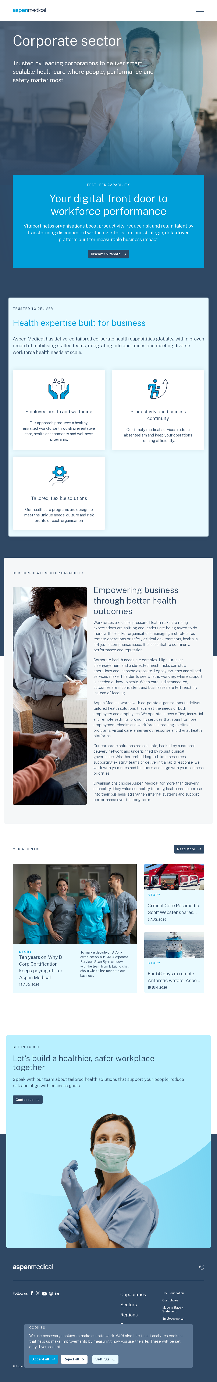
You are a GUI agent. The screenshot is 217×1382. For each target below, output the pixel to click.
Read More (186, 849)
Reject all (71, 1359)
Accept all (40, 1359)
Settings (102, 1359)
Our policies (170, 1300)
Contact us (24, 1100)
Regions (129, 1314)
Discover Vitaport (105, 254)
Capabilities (133, 1294)
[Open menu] (200, 10)
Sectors (128, 1304)
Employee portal (173, 1318)
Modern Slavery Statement (173, 1309)
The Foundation (173, 1293)
